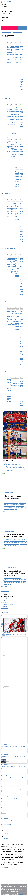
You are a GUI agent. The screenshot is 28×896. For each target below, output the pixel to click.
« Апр (2, 608)
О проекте (6, 833)
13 (1, 602)
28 (3, 606)
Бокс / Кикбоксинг (8, 11)
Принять (21, 894)
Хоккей (5, 4)
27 (1, 606)
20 (1, 604)
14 (3, 602)
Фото (4, 835)
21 (3, 604)
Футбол (5, 6)
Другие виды (6, 13)
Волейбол (6, 8)
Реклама (5, 838)
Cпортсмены (6, 15)
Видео (5, 836)
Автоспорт (6, 10)
